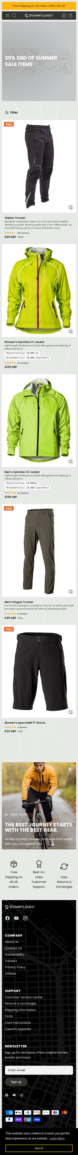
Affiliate (10, 973)
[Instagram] (25, 918)
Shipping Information (20, 1010)
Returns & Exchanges (20, 1003)
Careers (11, 961)
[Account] (62, 15)
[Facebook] (7, 918)
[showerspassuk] (39, 16)
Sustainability (14, 954)
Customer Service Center (24, 997)
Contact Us (13, 948)
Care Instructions (18, 1022)
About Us (11, 942)
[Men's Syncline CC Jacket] (39, 420)
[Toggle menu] (7, 15)
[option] (39, 61)
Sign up (16, 1082)
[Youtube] (16, 918)
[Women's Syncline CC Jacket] (39, 290)
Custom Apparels (18, 1029)
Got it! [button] (39, 1148)
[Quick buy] (70, 207)
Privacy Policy (15, 967)
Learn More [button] (57, 1138)
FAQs (9, 1016)
